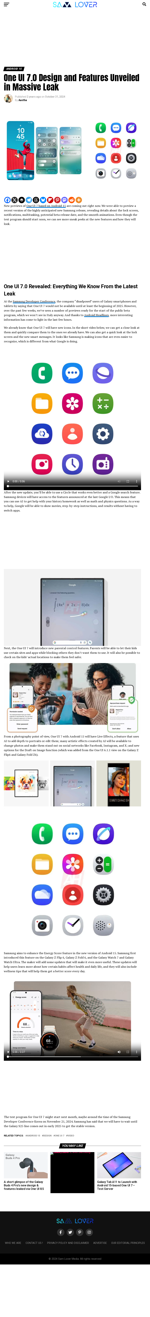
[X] (14, 200)
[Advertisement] (75, 39)
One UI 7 (59, 1136)
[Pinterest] (57, 200)
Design (47, 1136)
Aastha (22, 100)
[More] (79, 200)
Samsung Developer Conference (34, 301)
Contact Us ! (34, 1243)
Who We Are (13, 1243)
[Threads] (36, 200)
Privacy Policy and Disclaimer (68, 1243)
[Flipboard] (50, 200)
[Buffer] (21, 200)
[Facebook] (7, 200)
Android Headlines (96, 315)
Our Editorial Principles (128, 1243)
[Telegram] (29, 200)
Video (71, 1136)
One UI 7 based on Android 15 (46, 206)
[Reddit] (71, 200)
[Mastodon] (64, 200)
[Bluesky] (43, 200)
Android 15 (33, 1136)
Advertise (100, 1243)
